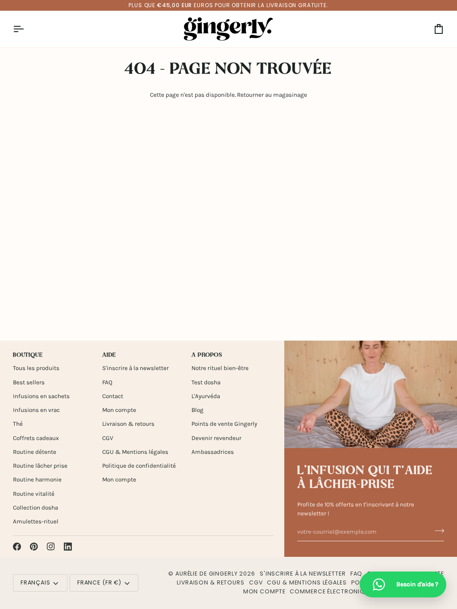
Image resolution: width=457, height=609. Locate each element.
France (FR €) (99, 582)
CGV (107, 438)
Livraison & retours (128, 423)
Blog (197, 410)
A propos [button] (206, 355)
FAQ (107, 382)
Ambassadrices (212, 452)
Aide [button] (109, 355)
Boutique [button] (28, 355)
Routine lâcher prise (40, 465)
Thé (18, 423)
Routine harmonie (37, 479)
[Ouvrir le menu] (26, 29)
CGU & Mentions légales (135, 452)
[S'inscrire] (436, 530)
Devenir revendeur (216, 438)
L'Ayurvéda (205, 396)
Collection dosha (35, 507)
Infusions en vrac (36, 410)
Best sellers (29, 382)
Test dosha (205, 382)
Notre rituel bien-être (220, 368)
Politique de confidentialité (139, 465)
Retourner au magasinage (272, 94)
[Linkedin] (68, 547)
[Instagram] (51, 547)
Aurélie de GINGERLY (206, 573)
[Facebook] (17, 547)
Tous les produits (36, 368)
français (35, 582)
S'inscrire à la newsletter (135, 368)
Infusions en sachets (41, 396)
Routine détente (34, 452)
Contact (112, 396)
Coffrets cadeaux (36, 438)
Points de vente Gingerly (224, 423)
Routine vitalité (33, 493)
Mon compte (119, 410)
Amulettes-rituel (35, 521)
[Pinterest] (34, 547)
